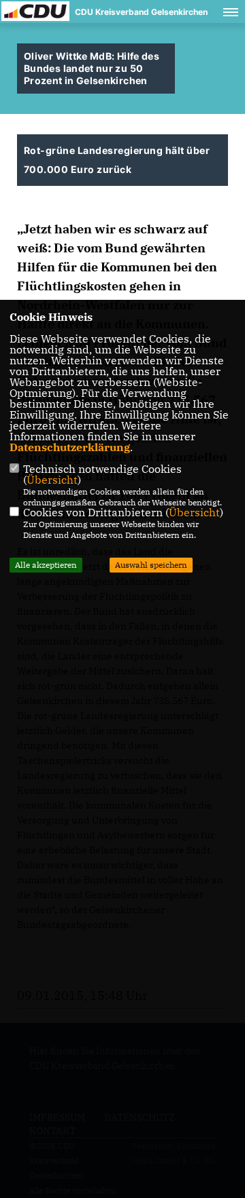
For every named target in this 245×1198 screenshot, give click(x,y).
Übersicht (52, 479)
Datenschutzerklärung (70, 447)
